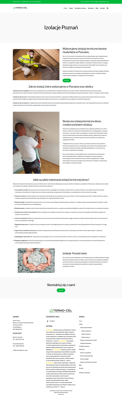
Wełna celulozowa (86, 331)
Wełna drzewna (85, 337)
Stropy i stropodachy (85, 352)
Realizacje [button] (91, 8)
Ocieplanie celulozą (80, 8)
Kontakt (102, 8)
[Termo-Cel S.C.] (20, 8)
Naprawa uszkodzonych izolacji (88, 340)
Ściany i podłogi (84, 359)
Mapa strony (61, 394)
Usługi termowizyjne (85, 343)
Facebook (52, 321)
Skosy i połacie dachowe (86, 356)
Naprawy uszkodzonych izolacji (88, 362)
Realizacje (81, 349)
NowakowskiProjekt (63, 392)
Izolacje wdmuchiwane (86, 327)
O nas (65, 8)
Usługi (71, 8)
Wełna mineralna (85, 334)
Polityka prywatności (84, 372)
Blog (97, 8)
